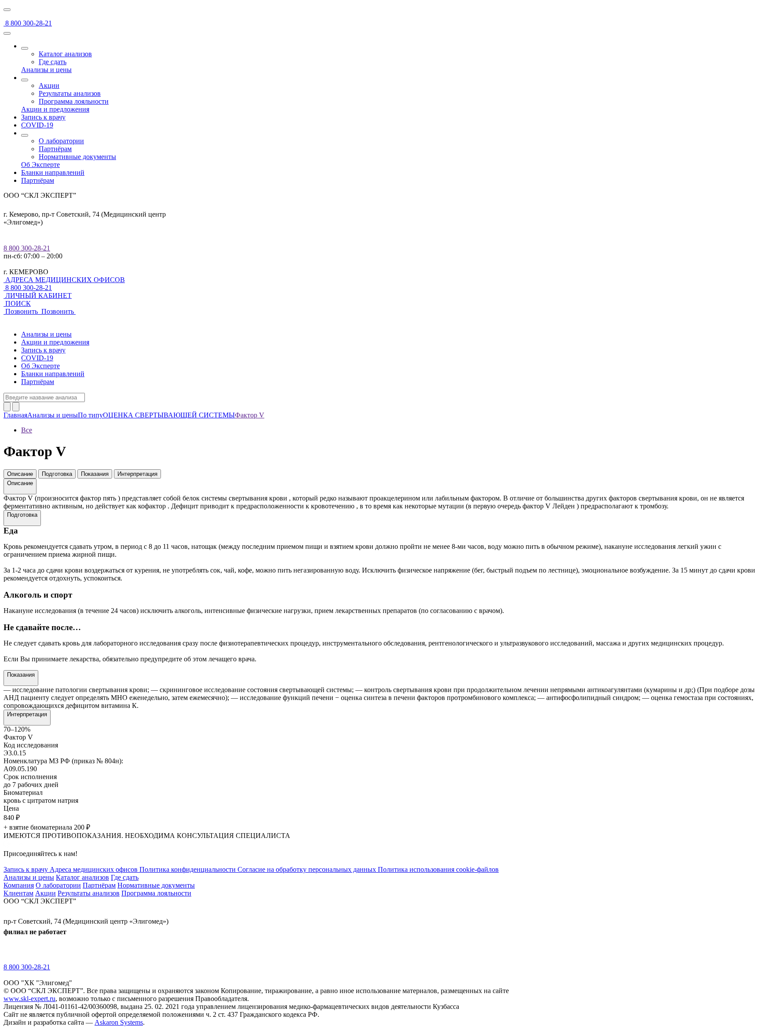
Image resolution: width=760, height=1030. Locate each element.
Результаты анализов (70, 93)
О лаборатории (61, 141)
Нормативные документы (77, 156)
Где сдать (52, 61)
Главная (15, 415)
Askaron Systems (119, 1022)
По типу (90, 415)
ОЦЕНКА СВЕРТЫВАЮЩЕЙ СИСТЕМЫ (169, 415)
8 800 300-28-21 (27, 248)
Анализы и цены (52, 415)
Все (26, 430)
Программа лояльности (74, 101)
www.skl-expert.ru (29, 998)
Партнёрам (55, 148)
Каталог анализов (65, 54)
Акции (49, 85)
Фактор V (249, 415)
